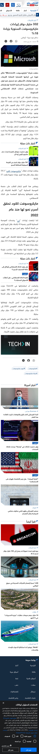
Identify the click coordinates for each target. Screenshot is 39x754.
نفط (16, 678)
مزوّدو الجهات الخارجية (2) (9, 718)
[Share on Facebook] (11, 41)
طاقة (34, 671)
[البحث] (13, 5)
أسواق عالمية (31, 678)
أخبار (16, 665)
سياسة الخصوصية (21, 732)
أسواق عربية (14, 671)
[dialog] (19, 727)
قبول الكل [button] (28, 750)
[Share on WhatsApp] (16, 41)
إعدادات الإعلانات (32, 730)
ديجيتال (33, 691)
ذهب (16, 684)
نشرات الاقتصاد (30, 697)
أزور (18, 220)
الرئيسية (33, 10)
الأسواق (9, 10)
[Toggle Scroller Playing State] (37, 14)
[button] (18, 4)
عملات (33, 684)
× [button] (3, 703)
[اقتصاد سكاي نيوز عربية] (30, 4)
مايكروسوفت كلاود (13, 170)
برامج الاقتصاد (13, 697)
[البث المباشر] (7, 5)
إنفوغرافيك (14, 691)
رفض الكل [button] (10, 750)
